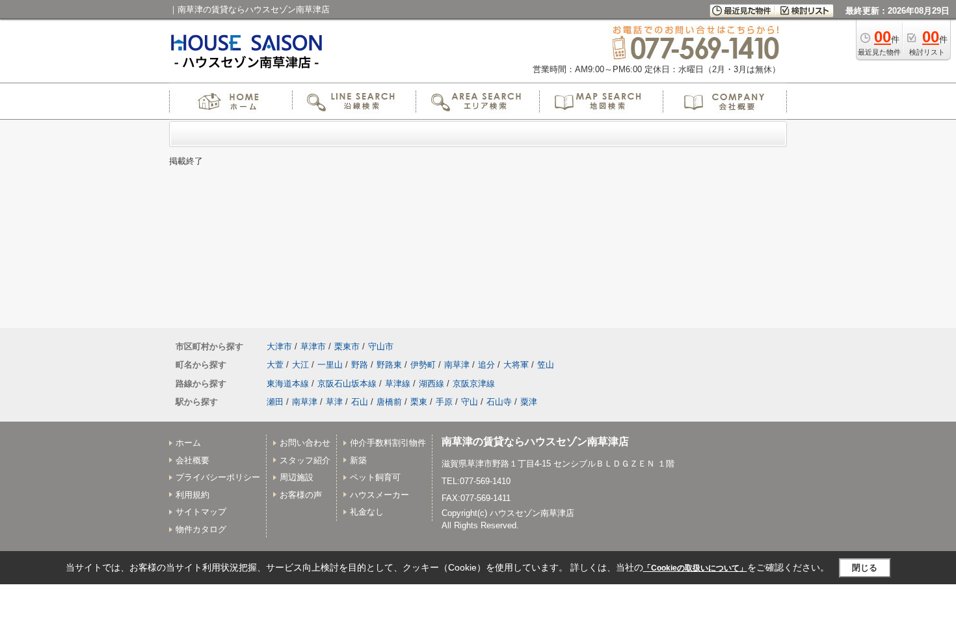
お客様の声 (301, 495)
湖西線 (431, 383)
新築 (358, 460)
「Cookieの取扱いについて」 (695, 568)
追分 (486, 365)
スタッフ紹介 (305, 460)
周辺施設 (296, 477)
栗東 (418, 402)
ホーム (188, 443)
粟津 (528, 402)
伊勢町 (423, 365)
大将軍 (516, 365)
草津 (334, 402)
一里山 (330, 365)
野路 (359, 365)
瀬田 (275, 402)
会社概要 (192, 460)
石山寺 (499, 402)
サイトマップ (201, 512)
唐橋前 (389, 402)
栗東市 (347, 346)
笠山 (545, 365)
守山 (469, 402)
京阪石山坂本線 (347, 383)
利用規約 (192, 495)
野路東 (389, 365)
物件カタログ (201, 529)
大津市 (279, 346)
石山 (359, 402)
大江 (300, 365)
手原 (444, 402)
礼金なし (367, 512)
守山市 (380, 346)
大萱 (275, 365)
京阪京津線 (474, 383)
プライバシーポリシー (218, 477)
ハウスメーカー (379, 495)
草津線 (397, 383)
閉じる (864, 568)
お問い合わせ (305, 443)
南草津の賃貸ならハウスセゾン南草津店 (535, 441)
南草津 (457, 365)
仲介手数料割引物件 (388, 443)
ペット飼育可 (375, 477)
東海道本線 (288, 383)
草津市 (313, 346)
